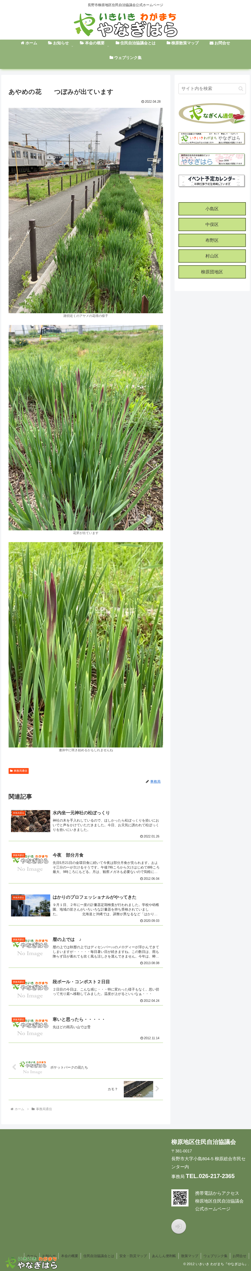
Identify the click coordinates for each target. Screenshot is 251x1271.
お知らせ (49, 1256)
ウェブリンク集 (215, 1256)
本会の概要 (69, 1256)
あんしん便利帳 (164, 1256)
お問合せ (239, 1256)
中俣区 (212, 224)
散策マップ (189, 1256)
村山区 (212, 256)
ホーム (32, 1256)
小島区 (212, 208)
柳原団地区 (212, 271)
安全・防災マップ (133, 1256)
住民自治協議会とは (98, 1256)
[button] (241, 88)
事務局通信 (20, 770)
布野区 (212, 240)
